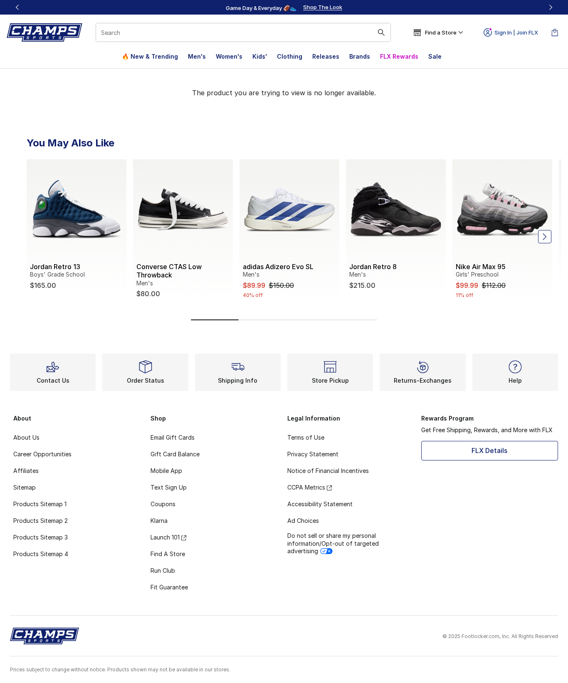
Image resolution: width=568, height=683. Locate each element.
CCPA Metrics (306, 487)
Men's (197, 56)
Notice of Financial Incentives (328, 470)
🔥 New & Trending (150, 56)
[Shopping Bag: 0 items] (554, 32)
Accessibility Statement (320, 503)
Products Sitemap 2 (40, 520)
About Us (26, 437)
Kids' (259, 56)
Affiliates (26, 470)
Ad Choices (303, 520)
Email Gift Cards (173, 437)
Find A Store (168, 553)
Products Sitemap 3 (40, 537)
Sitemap (24, 487)
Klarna (159, 520)
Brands (359, 56)
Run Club (163, 570)
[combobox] (243, 32)
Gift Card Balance (175, 454)
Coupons (163, 503)
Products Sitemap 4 (40, 553)
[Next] (550, 7)
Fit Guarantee (169, 587)
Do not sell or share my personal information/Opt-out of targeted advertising (333, 543)
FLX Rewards (399, 56)
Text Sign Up (169, 487)
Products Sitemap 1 (40, 503)
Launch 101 (165, 537)
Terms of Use (305, 437)
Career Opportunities (42, 454)
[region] (284, 7)
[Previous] (17, 7)
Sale (435, 56)
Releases (325, 56)
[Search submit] (381, 32)
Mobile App (166, 470)
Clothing (289, 56)
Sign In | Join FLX (516, 32)
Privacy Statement (312, 454)
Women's (229, 56)
